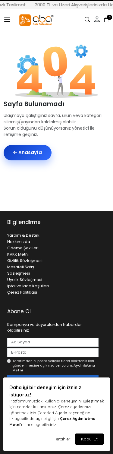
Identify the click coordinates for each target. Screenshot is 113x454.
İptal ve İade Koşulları (28, 286)
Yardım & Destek (23, 235)
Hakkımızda (18, 241)
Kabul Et (89, 439)
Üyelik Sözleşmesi (24, 279)
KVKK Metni (18, 254)
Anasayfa (29, 152)
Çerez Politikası (22, 292)
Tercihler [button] (62, 439)
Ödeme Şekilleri (23, 248)
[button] (7, 19)
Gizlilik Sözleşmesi (24, 260)
